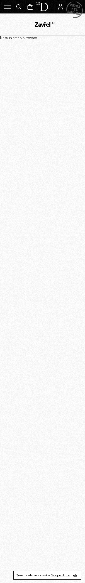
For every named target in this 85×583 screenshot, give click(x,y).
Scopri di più (60, 575)
